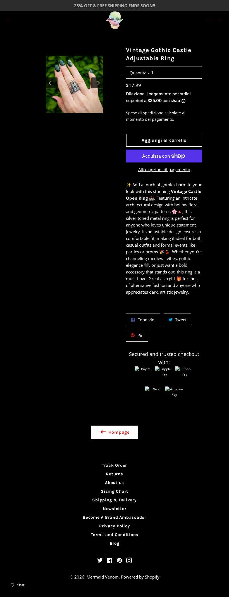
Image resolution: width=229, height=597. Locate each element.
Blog (115, 543)
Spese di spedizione (144, 112)
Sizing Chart (114, 491)
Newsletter (115, 508)
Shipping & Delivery (114, 499)
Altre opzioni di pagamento (164, 169)
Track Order (114, 465)
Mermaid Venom (103, 577)
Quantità (138, 72)
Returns (114, 473)
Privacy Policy (114, 525)
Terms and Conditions (114, 534)
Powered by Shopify (140, 577)
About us (114, 482)
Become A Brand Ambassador (114, 517)
